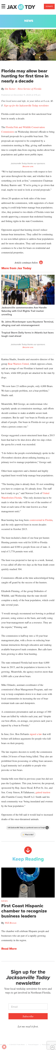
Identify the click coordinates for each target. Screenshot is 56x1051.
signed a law (36, 734)
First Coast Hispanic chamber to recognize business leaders (24, 911)
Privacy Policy (46, 1045)
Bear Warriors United (18, 363)
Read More (9, 949)
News (28, 20)
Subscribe (28, 1016)
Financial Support (33, 1045)
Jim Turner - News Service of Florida (23, 88)
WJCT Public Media (19, 1045)
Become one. (28, 166)
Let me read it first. (28, 1026)
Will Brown (10, 922)
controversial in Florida (40, 520)
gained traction (43, 792)
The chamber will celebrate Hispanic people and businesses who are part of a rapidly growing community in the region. (25, 935)
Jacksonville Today (26, 105)
